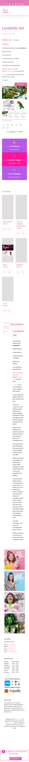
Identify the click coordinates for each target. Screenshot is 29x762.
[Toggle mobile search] (23, 7)
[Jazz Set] (7, 289)
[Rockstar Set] (21, 250)
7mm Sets (10, 119)
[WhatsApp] (16, 125)
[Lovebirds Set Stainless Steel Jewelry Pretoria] (14, 98)
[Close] (3, 751)
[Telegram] (20, 125)
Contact (4, 74)
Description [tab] (7, 323)
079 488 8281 (11, 644)
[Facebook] (3, 125)
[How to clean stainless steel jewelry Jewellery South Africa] (14, 550)
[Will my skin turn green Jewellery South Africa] (14, 614)
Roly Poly (24, 119)
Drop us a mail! (12, 650)
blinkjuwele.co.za (9, 722)
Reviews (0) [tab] (5, 332)
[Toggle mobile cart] (21, 7)
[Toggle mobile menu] (26, 7)
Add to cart (21, 84)
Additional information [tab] (6, 327)
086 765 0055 (10, 648)
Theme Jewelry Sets (7, 120)
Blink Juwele (18, 719)
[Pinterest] (3, 127)
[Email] (7, 127)
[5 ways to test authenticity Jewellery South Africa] (14, 592)
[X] (7, 125)
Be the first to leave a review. (8, 33)
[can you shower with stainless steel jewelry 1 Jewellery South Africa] (14, 571)
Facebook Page (11, 71)
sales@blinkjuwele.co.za (20, 1)
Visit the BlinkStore (12, 651)
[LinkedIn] (12, 125)
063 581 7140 (12, 646)
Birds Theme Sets (17, 119)
